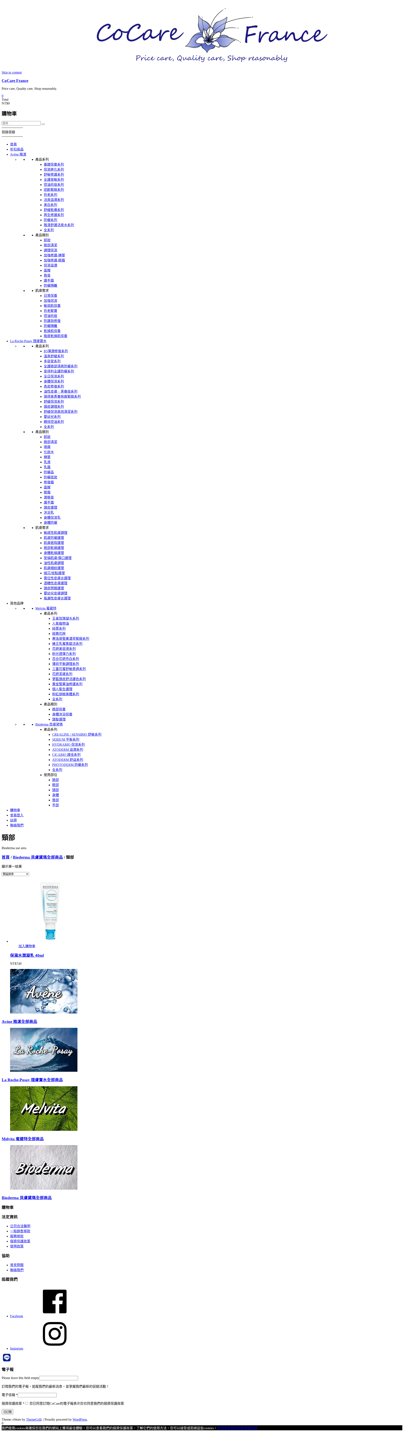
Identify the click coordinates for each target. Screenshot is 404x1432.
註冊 (13, 820)
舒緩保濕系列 (54, 401)
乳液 (47, 462)
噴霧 (47, 447)
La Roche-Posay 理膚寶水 (28, 341)
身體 (55, 795)
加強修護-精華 (54, 255)
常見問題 (17, 1265)
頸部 (55, 790)
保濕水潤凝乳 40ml (27, 955)
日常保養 (50, 295)
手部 (55, 805)
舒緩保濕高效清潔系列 (60, 411)
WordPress (80, 1419)
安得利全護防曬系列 (59, 371)
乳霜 (47, 467)
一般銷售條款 (20, 1231)
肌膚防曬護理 (54, 538)
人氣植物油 (60, 623)
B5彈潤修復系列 (56, 351)
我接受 (222, 1428)
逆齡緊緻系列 (54, 189)
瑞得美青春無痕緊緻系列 (62, 396)
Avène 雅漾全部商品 (19, 1021)
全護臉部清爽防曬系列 (60, 366)
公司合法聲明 (20, 1226)
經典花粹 (59, 633)
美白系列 (50, 205)
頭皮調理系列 (54, 406)
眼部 (55, 785)
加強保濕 (50, 300)
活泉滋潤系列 (54, 200)
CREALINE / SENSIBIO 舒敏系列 (76, 734)
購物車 (15, 810)
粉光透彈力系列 (64, 654)
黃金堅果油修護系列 (67, 684)
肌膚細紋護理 (54, 568)
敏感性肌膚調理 (55, 533)
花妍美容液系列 (64, 649)
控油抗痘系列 (54, 184)
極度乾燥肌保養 (55, 336)
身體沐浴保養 (62, 714)
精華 (47, 457)
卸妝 (47, 240)
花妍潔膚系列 (62, 674)
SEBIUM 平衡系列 (65, 739)
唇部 (55, 800)
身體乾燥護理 (54, 553)
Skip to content (12, 72)
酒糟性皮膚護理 (55, 583)
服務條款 (17, 1236)
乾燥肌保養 (52, 331)
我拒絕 (232, 1428)
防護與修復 (52, 321)
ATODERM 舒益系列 (67, 760)
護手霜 (49, 280)
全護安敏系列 (54, 179)
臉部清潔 (50, 245)
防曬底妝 (50, 477)
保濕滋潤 (50, 265)
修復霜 (49, 482)
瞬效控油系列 (54, 422)
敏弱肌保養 (52, 306)
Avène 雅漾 (18, 154)
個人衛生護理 (62, 689)
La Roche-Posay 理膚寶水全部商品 (32, 1080)
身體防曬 (50, 522)
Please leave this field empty (20, 1378)
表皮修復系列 (54, 386)
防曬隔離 (50, 285)
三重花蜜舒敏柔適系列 (69, 669)
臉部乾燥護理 (54, 548)
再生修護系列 (54, 215)
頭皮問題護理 (54, 588)
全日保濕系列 (54, 376)
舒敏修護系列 (54, 174)
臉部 (55, 780)
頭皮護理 (50, 507)
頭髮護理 (59, 719)
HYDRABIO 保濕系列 (68, 744)
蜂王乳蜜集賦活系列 (67, 643)
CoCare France (15, 80)
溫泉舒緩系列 (54, 356)
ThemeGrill (33, 1419)
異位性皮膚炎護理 (57, 578)
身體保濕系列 (54, 381)
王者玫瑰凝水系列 (65, 618)
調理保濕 (50, 250)
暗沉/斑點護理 (54, 573)
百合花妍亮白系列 (65, 659)
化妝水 (49, 452)
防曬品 (49, 472)
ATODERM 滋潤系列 (67, 749)
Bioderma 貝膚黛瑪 (49, 724)
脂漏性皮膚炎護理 (57, 598)
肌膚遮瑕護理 (54, 543)
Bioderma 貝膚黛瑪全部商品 (38, 857)
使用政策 (17, 1246)
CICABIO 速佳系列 (66, 754)
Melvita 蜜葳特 (45, 608)
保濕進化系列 (54, 169)
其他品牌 (17, 603)
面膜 (47, 270)
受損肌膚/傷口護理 (58, 558)
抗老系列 (50, 195)
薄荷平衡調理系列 (65, 664)
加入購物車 (27, 946)
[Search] (43, 124)
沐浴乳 (49, 512)
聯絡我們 (17, 825)
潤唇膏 (49, 497)
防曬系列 (50, 220)
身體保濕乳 (52, 517)
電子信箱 (10, 1395)
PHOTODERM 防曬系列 (70, 765)
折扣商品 (17, 149)
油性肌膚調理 (54, 563)
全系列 (49, 230)
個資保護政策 (20, 1241)
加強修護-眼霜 (54, 260)
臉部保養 (59, 709)
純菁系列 (59, 628)
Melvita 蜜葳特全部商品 (23, 1139)
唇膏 (47, 275)
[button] (12, 127)
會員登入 (17, 815)
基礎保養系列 (54, 164)
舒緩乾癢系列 (54, 210)
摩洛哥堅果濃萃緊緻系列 (70, 638)
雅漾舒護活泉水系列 (59, 225)
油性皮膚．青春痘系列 (60, 391)
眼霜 (47, 492)
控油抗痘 (50, 316)
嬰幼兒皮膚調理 (55, 593)
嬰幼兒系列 (52, 416)
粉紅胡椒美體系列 (65, 694)
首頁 (13, 144)
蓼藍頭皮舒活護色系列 (69, 679)
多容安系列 (52, 361)
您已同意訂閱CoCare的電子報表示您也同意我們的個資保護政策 (76, 1403)
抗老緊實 (50, 311)
